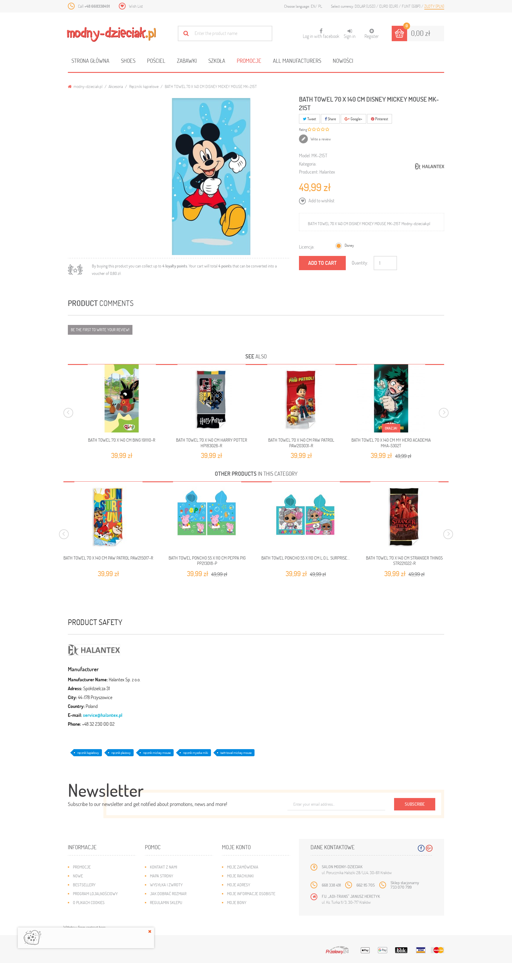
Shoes (128, 60)
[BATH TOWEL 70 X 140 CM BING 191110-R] (122, 398)
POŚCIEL (156, 60)
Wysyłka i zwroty (166, 884)
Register (371, 36)
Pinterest (381, 118)
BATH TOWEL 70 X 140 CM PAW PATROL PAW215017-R (108, 558)
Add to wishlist (321, 200)
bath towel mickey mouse (236, 752)
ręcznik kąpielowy (88, 752)
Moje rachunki (240, 876)
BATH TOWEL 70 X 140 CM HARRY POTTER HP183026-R (211, 442)
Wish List (136, 6)
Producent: (309, 172)
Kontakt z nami (163, 867)
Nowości (343, 60)
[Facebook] (421, 848)
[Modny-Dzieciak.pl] (111, 34)
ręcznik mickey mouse (157, 752)
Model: (305, 155)
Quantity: (360, 262)
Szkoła (216, 60)
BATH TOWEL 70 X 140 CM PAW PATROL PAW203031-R (301, 442)
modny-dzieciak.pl (88, 86)
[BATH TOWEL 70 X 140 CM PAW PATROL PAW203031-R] (301, 398)
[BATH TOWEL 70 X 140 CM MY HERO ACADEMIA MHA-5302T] (391, 398)
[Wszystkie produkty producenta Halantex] (429, 166)
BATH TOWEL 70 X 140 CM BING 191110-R (121, 440)
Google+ (356, 118)
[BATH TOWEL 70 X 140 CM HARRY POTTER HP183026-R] (211, 398)
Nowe (78, 876)
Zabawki (187, 60)
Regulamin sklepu (166, 902)
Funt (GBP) (411, 6)
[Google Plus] (429, 848)
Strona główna (90, 60)
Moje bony (236, 902)
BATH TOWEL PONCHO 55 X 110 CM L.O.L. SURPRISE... (305, 558)
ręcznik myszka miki (195, 752)
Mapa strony (161, 876)
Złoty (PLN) (434, 6)
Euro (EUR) (389, 6)
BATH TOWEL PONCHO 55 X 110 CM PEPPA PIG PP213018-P (207, 560)
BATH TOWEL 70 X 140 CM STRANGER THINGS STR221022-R (404, 560)
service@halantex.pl (102, 715)
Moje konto (236, 847)
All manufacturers (297, 60)
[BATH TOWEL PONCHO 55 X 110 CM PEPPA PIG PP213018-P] (207, 516)
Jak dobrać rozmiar (168, 893)
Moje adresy (238, 884)
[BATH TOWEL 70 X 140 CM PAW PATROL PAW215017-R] (108, 516)
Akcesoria (115, 86)
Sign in (350, 36)
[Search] (186, 33)
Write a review (320, 139)
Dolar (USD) (365, 6)
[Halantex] (94, 649)
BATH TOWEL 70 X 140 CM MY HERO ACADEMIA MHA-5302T (391, 442)
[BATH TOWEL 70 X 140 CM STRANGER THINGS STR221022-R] (404, 516)
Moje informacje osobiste (251, 893)
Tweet (311, 118)
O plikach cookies (89, 902)
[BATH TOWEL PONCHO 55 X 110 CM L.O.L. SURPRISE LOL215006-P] (306, 516)
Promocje (249, 60)
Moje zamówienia (242, 867)
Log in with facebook (321, 34)
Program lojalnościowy (95, 893)
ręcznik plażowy (121, 752)
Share (331, 118)
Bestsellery (84, 884)
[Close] (149, 931)
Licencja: (306, 246)
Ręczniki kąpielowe (144, 86)
